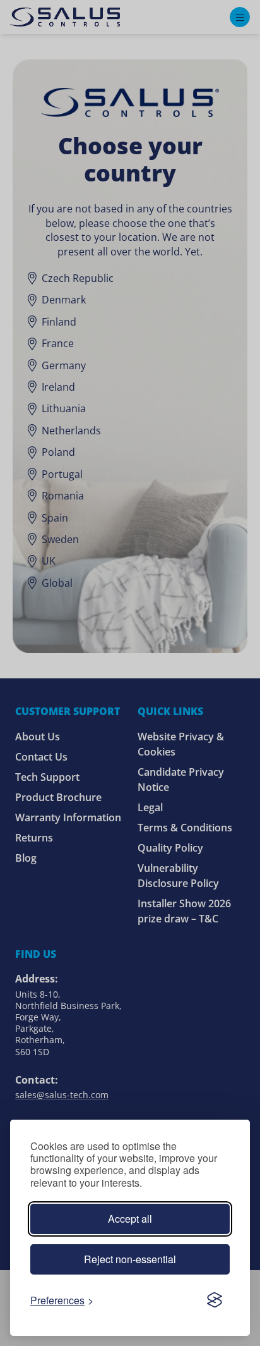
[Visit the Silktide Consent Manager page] (214, 1300)
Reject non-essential (130, 1259)
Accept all (130, 1218)
